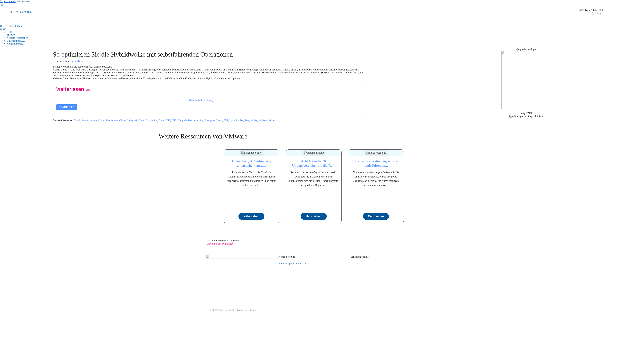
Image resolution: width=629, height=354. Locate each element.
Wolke (254, 120)
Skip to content (8, 1)
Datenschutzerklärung (201, 100)
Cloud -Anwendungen (85, 120)
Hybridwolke (236, 120)
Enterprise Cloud (213, 120)
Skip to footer (23, 1)
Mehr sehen (251, 216)
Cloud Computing (148, 120)
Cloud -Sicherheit (128, 120)
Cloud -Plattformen (108, 120)
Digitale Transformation (191, 120)
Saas (247, 120)
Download (67, 107)
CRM (175, 120)
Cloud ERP (164, 120)
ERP (226, 120)
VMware (79, 61)
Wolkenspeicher (267, 120)
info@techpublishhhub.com (292, 263)
